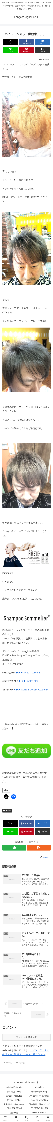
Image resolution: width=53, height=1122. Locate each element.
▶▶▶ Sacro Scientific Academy (31, 689)
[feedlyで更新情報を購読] (14, 848)
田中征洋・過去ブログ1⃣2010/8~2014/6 (14, 1106)
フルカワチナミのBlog (39, 1096)
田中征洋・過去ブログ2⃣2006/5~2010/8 (39, 1106)
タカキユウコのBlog (39, 1100)
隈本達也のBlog (14, 1091)
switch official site (14, 1087)
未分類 (8, 810)
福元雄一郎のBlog (14, 1096)
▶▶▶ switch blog (28, 681)
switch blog (39, 1087)
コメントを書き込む (26, 1037)
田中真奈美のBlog (39, 1091)
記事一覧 (14, 1112)
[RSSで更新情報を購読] (39, 848)
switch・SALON (39, 1112)
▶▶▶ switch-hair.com (28, 672)
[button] (42, 50)
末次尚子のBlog (14, 1100)
